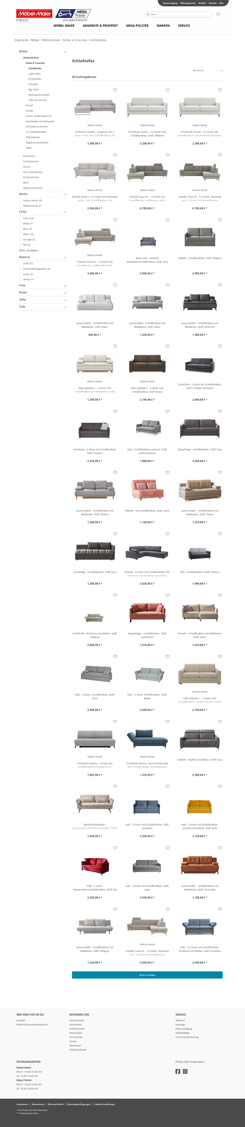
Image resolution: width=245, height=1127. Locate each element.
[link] (64, 26)
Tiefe (22, 307)
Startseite (21, 40)
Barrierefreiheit (56, 1104)
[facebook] (178, 1071)
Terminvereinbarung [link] (187, 1037)
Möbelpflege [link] (182, 1032)
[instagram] (185, 1071)
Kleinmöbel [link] (76, 1032)
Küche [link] (73, 1041)
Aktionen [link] (180, 1020)
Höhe (22, 299)
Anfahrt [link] (202, 3)
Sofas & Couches (75, 40)
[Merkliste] (218, 14)
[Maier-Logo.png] (55, 14)
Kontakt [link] (213, 3)
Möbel (35, 40)
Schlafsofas (98, 40)
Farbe (22, 211)
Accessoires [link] (76, 1037)
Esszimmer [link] (76, 1024)
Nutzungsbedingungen (78, 1104)
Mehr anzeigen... (29, 250)
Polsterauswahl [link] (78, 1049)
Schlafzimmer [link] (77, 1028)
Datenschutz (38, 1104)
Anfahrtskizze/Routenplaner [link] (32, 1024)
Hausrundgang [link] (170, 3)
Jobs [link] (221, 3)
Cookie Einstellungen (104, 1104)
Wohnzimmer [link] (77, 1020)
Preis (22, 285)
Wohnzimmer (51, 40)
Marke (23, 194)
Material (24, 257)
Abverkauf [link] (75, 1045)
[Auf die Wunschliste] (115, 90)
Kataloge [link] (180, 1024)
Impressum (22, 1104)
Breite (23, 292)
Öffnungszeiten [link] (188, 3)
